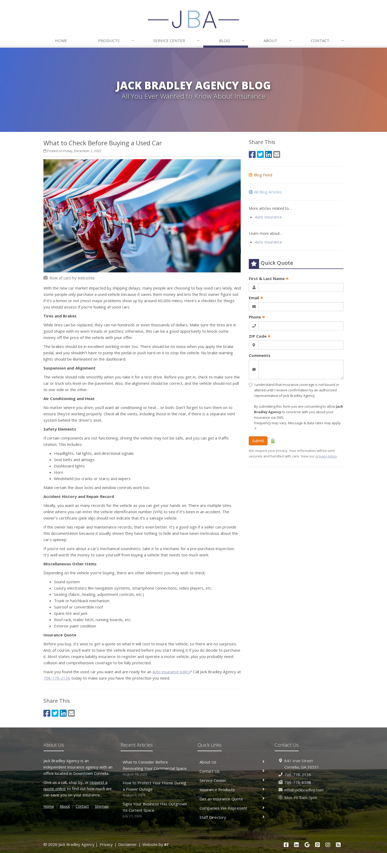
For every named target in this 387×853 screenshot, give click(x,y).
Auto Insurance (268, 217)
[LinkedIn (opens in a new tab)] (63, 713)
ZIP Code (260, 336)
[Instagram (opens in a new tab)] (328, 844)
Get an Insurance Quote (221, 798)
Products (116, 40)
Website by (155, 844)
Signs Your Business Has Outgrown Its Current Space (155, 809)
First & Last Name (269, 278)
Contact (327, 40)
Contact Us (210, 771)
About (278, 40)
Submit (258, 440)
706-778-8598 (297, 782)
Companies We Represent (223, 808)
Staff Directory (213, 817)
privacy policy (326, 456)
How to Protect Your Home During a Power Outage (154, 788)
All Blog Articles (268, 191)
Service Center (176, 40)
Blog (231, 40)
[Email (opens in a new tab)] (71, 713)
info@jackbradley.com (304, 789)
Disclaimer (127, 844)
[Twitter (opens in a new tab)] (55, 713)
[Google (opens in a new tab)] (307, 844)
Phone (257, 317)
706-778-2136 (56, 678)
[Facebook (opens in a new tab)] (46, 713)
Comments (259, 355)
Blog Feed (263, 174)
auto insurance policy (171, 671)
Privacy (106, 844)
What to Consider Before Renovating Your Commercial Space (155, 767)
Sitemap (102, 806)
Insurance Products (217, 789)
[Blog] (338, 844)
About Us (208, 762)
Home (61, 40)
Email (256, 297)
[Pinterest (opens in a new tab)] (317, 844)
